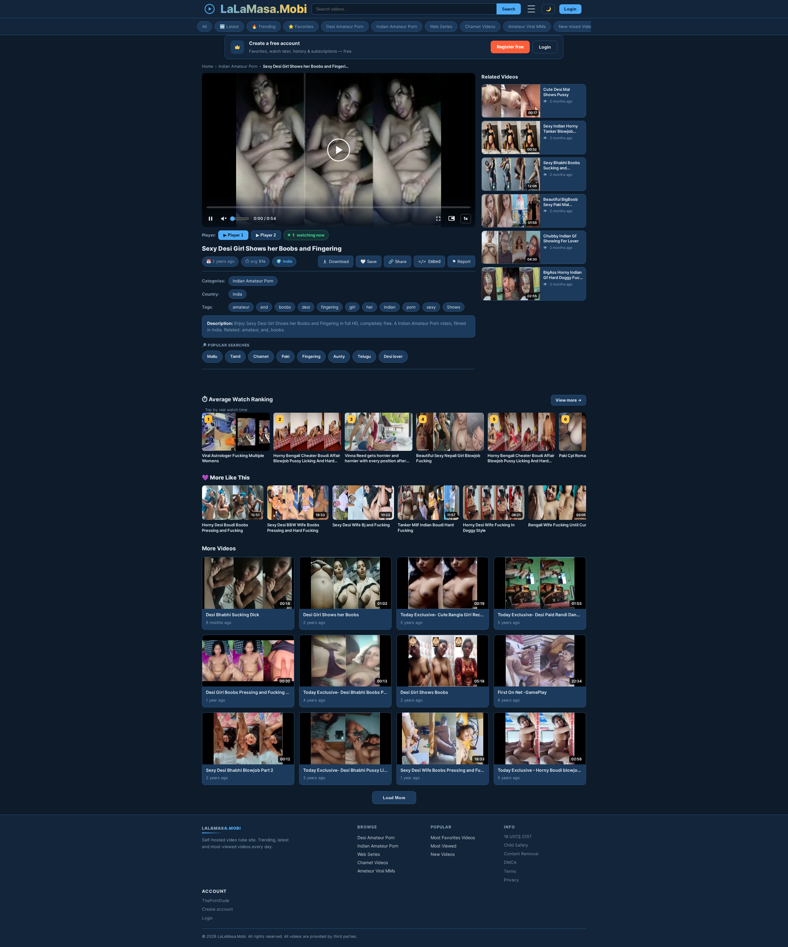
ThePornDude (215, 900)
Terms (510, 871)
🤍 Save (368, 261)
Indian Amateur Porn (396, 26)
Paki (285, 356)
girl (352, 307)
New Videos (443, 854)
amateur (241, 307)
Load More (394, 797)
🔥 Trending (263, 26)
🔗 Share (397, 261)
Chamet (261, 356)
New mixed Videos (577, 26)
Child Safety (516, 845)
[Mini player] (451, 218)
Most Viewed (443, 845)
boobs (285, 307)
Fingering (311, 356)
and (264, 307)
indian (390, 307)
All (204, 26)
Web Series (441, 26)
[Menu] (531, 9)
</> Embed (429, 261)
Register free (510, 46)
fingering (329, 307)
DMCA (510, 862)
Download (339, 261)
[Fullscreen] (438, 218)
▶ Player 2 (266, 235)
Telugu (364, 356)
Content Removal (521, 853)
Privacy (511, 879)
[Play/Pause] (210, 218)
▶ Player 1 (233, 235)
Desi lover (393, 356)
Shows (453, 307)
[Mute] (223, 218)
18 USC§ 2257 (518, 836)
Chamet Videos (480, 26)
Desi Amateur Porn (345, 26)
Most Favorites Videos (453, 837)
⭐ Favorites (300, 26)
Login (570, 9)
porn (411, 307)
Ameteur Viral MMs (527, 26)
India (287, 261)
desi (306, 307)
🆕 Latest (229, 26)
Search (508, 9)
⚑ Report (461, 261)
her (369, 307)
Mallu (212, 356)
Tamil (235, 356)
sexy (431, 307)
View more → (568, 400)
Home (207, 66)
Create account (217, 909)
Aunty (339, 356)
